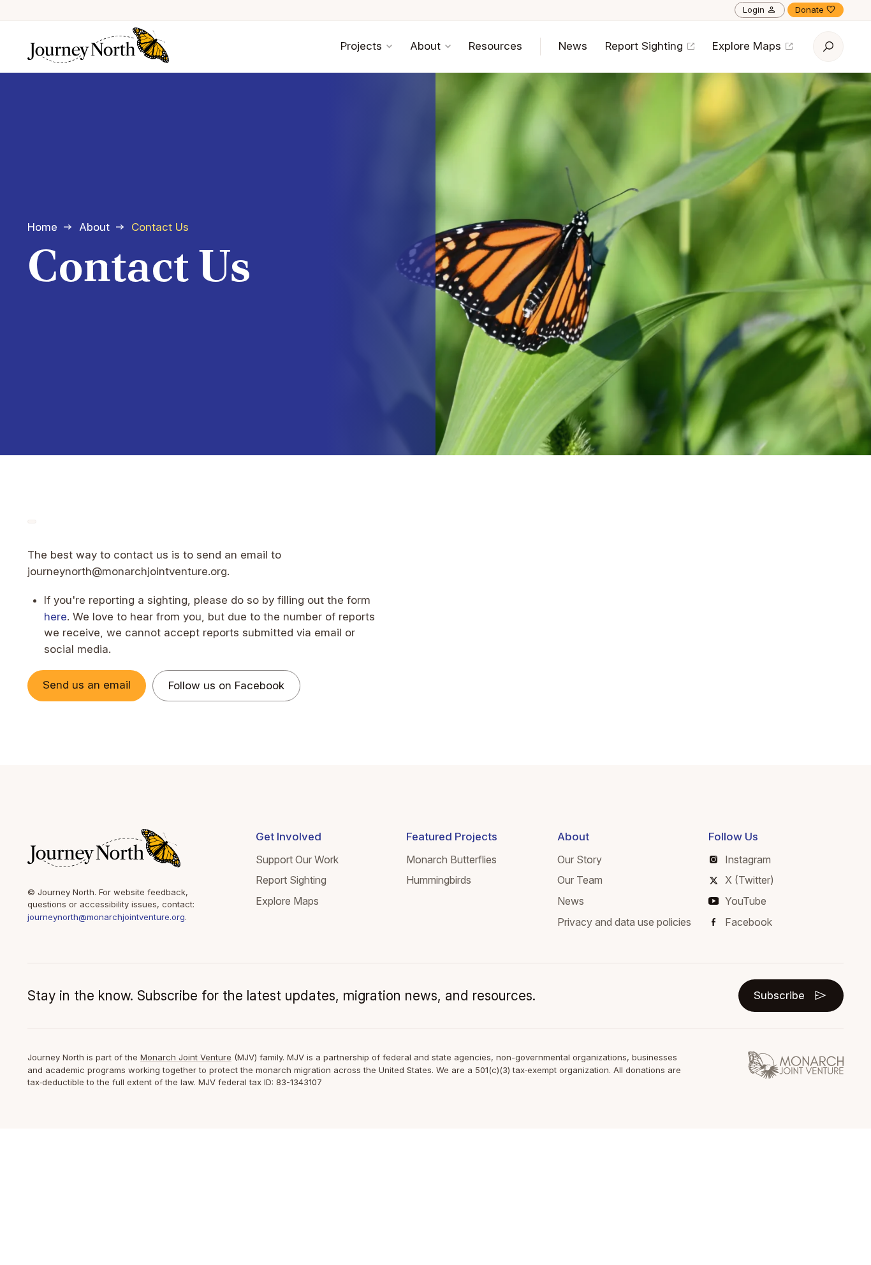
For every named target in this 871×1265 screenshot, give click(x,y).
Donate (809, 9)
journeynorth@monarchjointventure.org (106, 917)
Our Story (579, 859)
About (427, 46)
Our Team (580, 880)
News (573, 46)
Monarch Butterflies (451, 859)
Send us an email (87, 684)
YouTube (745, 901)
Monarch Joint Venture (185, 1057)
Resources (495, 46)
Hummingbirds (438, 880)
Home (42, 227)
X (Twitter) (749, 880)
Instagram (748, 859)
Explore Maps (748, 46)
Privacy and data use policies (624, 922)
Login (754, 9)
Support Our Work (297, 859)
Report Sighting (645, 46)
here (55, 616)
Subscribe (779, 995)
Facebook (748, 922)
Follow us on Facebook (226, 685)
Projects (362, 46)
